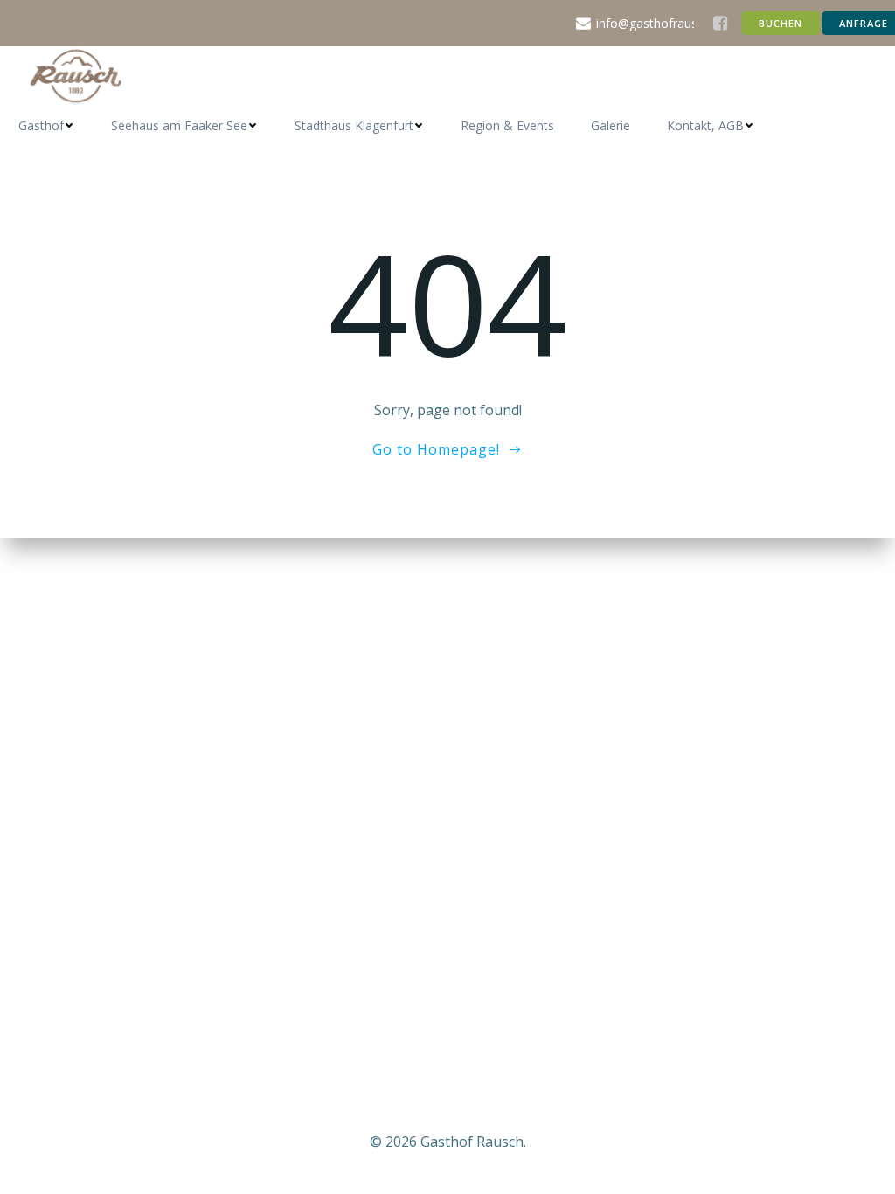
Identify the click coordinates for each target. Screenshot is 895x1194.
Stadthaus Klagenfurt (354, 125)
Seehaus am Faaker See (179, 125)
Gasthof (41, 125)
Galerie (610, 125)
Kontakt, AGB (705, 125)
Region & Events (507, 125)
